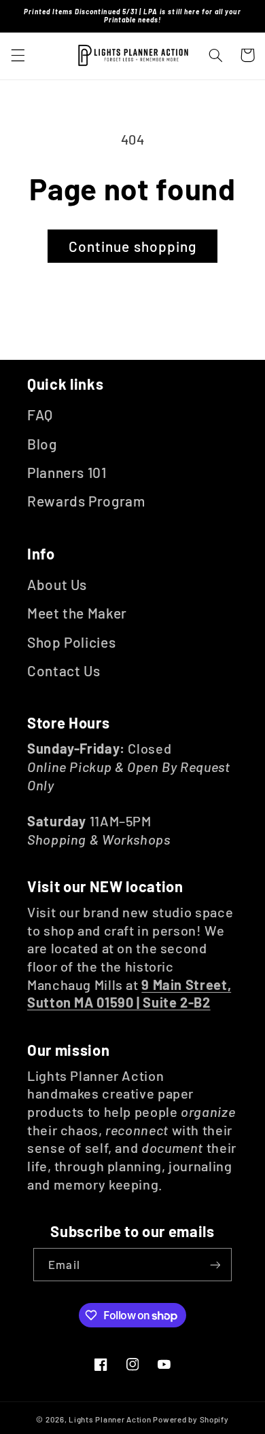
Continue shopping (132, 246)
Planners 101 (67, 472)
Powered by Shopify (190, 1419)
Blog (42, 443)
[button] (17, 55)
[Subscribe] (214, 1264)
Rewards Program (86, 500)
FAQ (40, 414)
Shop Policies (71, 641)
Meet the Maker (77, 612)
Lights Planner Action (110, 1419)
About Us (57, 584)
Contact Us (63, 670)
